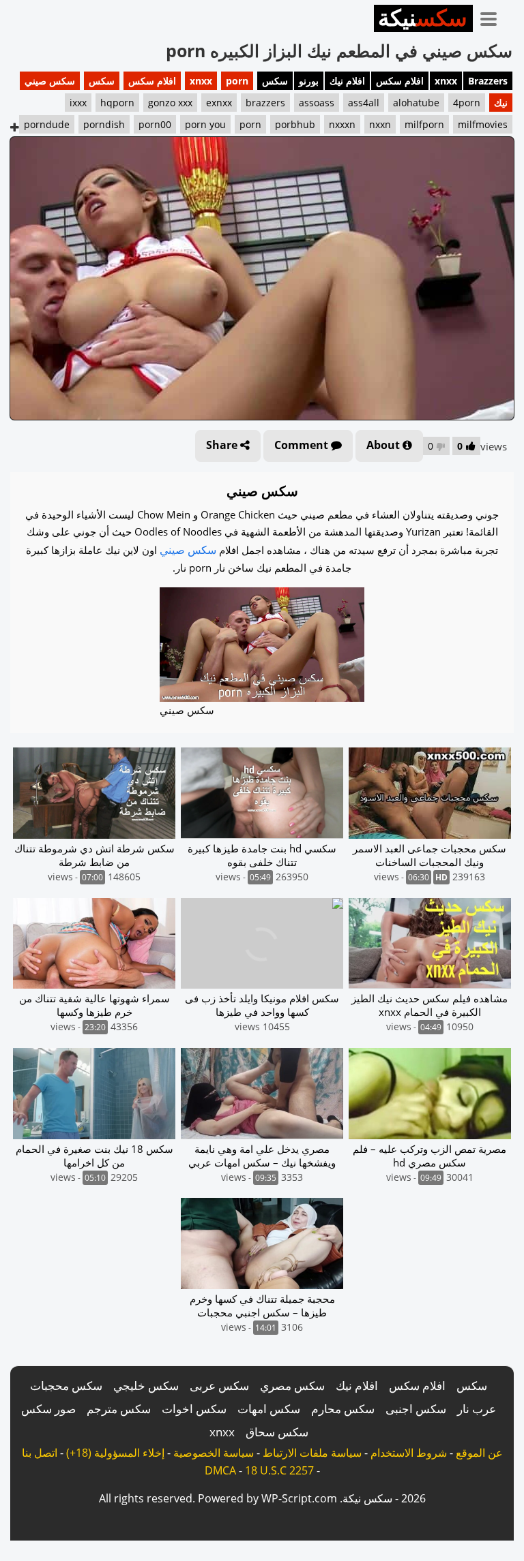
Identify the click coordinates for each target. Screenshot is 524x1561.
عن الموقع (479, 1452)
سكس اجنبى (415, 1409)
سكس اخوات (194, 1409)
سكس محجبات (66, 1385)
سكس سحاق (277, 1432)
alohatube (416, 102)
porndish (104, 124)
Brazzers (488, 80)
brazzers (265, 102)
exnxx (219, 102)
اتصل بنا (39, 1452)
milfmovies (483, 124)
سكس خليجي (146, 1385)
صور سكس (48, 1409)
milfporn (424, 124)
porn (237, 80)
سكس (275, 80)
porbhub (295, 124)
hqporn (117, 102)
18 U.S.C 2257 (279, 1470)
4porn (466, 102)
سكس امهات (268, 1409)
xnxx (446, 80)
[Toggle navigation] (493, 16)
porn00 (155, 124)
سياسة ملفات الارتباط (312, 1452)
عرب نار (476, 1409)
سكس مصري (292, 1385)
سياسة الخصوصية (213, 1452)
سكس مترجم (119, 1409)
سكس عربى (219, 1385)
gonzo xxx (170, 102)
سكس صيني (50, 80)
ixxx (78, 102)
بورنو (309, 80)
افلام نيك (347, 80)
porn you (205, 124)
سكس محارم (343, 1409)
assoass (316, 102)
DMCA (220, 1470)
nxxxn (342, 124)
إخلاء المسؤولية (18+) (115, 1452)
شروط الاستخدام (408, 1452)
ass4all (363, 102)
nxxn (380, 124)
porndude (47, 124)
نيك (501, 102)
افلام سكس (400, 80)
